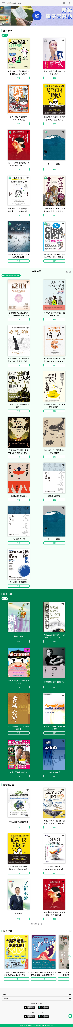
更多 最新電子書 (36, 924)
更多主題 (68, 272)
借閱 (18, 78)
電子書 (4, 35)
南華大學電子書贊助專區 (11, 275)
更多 (70, 785)
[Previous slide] (4, 957)
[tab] (35, 24)
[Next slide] (69, 957)
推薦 (16, 979)
